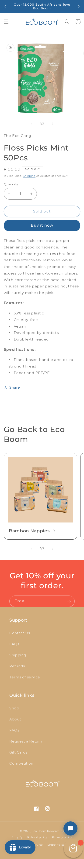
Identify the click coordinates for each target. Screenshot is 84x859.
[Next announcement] (79, 6)
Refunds (17, 666)
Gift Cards (18, 752)
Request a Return (25, 741)
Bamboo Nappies (29, 531)
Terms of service (24, 677)
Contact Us (19, 633)
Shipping (29, 176)
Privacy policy (62, 837)
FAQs (14, 644)
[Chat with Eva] (70, 828)
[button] (6, 21)
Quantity (11, 184)
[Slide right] (52, 123)
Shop (14, 708)
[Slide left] (31, 123)
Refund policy (37, 837)
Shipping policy (58, 844)
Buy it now (42, 225)
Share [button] (14, 387)
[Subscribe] (69, 601)
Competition (21, 763)
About (15, 719)
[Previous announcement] (5, 6)
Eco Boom (39, 831)
